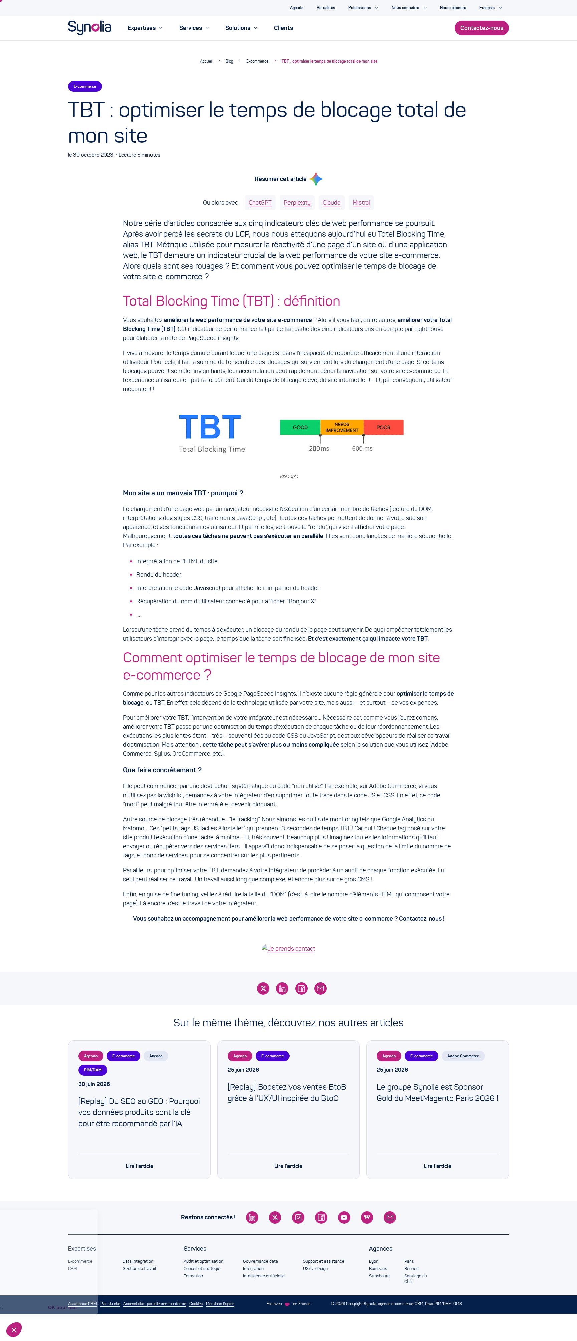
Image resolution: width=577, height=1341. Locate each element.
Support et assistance (323, 1261)
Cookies (196, 1303)
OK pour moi (112, 1307)
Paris (409, 1261)
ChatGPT (260, 202)
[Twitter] (263, 988)
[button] (14, 1330)
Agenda (91, 1055)
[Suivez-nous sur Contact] (389, 1217)
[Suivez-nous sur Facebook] (321, 1217)
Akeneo (156, 1055)
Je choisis (41, 1307)
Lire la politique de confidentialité (43, 1285)
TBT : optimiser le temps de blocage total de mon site (329, 61)
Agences (380, 1248)
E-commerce (257, 61)
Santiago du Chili (415, 1278)
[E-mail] (320, 988)
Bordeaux (378, 1268)
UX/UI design (315, 1268)
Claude (332, 202)
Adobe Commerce (463, 1055)
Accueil (206, 61)
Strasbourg (379, 1276)
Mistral (361, 202)
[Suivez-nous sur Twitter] (275, 1217)
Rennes (411, 1268)
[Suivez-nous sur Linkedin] (252, 1217)
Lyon (373, 1261)
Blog (229, 61)
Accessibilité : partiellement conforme (154, 1303)
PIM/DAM (93, 1069)
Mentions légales (220, 1303)
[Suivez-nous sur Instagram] (298, 1217)
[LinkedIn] (282, 988)
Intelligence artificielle (264, 1276)
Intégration (253, 1268)
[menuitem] (145, 28)
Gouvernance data (260, 1261)
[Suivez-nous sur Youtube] (344, 1217)
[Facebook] (301, 988)
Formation (193, 1276)
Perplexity (297, 202)
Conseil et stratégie (202, 1268)
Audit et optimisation (203, 1261)
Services (195, 1248)
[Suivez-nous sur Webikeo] (367, 1217)
